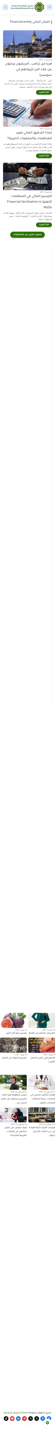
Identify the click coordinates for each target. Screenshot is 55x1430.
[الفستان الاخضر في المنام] (41, 1020)
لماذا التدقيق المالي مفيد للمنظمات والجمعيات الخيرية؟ (29, 135)
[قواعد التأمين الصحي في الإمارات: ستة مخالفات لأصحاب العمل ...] (41, 1082)
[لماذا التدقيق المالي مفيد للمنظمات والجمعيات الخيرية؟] (27, 113)
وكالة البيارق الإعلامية (15, 1413)
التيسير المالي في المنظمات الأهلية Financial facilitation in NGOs (29, 202)
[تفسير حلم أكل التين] (13, 1020)
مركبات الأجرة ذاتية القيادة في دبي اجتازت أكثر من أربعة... (42, 1132)
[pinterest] (24, 1418)
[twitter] (36, 1418)
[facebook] (49, 1418)
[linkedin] (18, 1418)
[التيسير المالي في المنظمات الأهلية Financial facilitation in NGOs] (27, 176)
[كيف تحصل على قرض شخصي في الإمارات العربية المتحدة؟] (13, 1114)
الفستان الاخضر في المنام (42, 1033)
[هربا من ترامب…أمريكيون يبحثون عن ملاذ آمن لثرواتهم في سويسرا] (27, 44)
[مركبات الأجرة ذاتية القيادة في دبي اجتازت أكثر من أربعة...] (41, 1114)
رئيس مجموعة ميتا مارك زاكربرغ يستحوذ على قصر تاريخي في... (14, 1099)
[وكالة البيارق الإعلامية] (27, 7)
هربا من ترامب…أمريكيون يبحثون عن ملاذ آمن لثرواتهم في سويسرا (28, 69)
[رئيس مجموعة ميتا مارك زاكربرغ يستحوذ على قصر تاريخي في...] (13, 1082)
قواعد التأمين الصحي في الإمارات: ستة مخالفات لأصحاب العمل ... (42, 1099)
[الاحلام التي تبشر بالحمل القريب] (41, 1045)
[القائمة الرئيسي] (49, 7)
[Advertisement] (27, 274)
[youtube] (12, 1418)
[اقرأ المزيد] (44, 92)
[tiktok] (6, 1418)
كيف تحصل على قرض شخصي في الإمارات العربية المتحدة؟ (15, 1132)
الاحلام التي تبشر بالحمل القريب (42, 1060)
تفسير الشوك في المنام (14, 1058)
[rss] (27, 1424)
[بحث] (5, 7)
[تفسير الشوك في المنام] (13, 1045)
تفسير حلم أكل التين (16, 1033)
